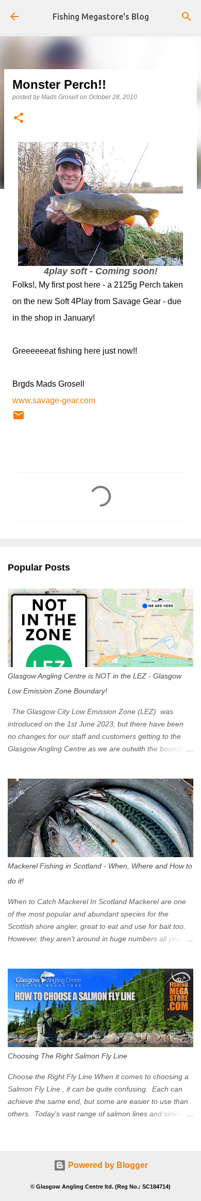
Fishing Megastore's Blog (101, 16)
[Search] (186, 16)
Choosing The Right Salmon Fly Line (67, 1056)
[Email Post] (18, 419)
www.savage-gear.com (53, 400)
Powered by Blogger (107, 1165)
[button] (18, 118)
